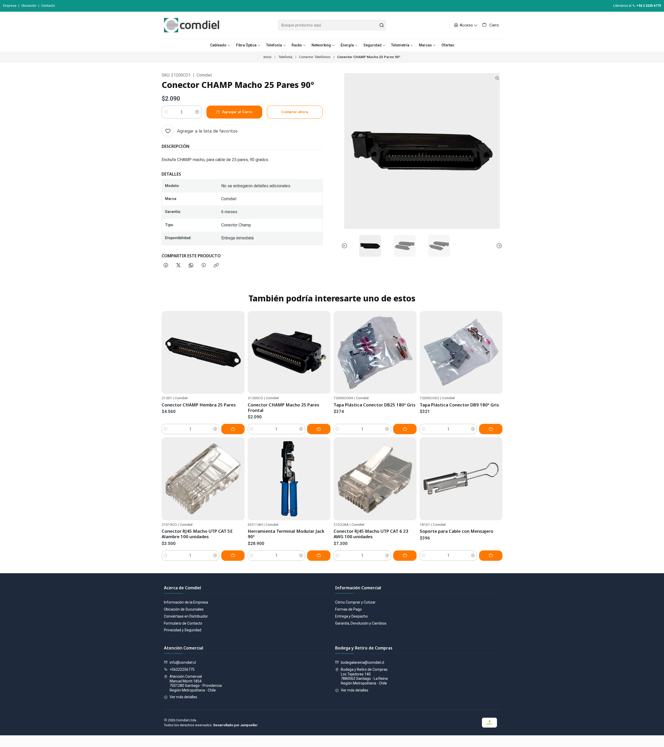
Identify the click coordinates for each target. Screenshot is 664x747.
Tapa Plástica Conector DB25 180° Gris (375, 405)
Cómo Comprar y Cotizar (355, 602)
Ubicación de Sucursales (184, 609)
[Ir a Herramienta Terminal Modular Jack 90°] (289, 478)
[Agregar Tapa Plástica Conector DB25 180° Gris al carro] (405, 429)
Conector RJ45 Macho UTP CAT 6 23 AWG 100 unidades (371, 534)
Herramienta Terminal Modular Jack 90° (286, 534)
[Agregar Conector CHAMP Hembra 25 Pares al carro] (233, 429)
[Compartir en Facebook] (166, 265)
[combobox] (332, 25)
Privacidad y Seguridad (182, 630)
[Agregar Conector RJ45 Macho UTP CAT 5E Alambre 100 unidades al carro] (233, 555)
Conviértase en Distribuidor (186, 616)
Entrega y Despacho (351, 616)
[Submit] (381, 25)
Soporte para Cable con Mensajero (456, 531)
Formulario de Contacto (183, 623)
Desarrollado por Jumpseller (235, 725)
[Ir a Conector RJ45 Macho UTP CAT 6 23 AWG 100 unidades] (375, 478)
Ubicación (28, 6)
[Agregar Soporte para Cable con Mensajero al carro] (490, 555)
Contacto (48, 6)
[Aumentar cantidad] (197, 112)
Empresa (9, 6)
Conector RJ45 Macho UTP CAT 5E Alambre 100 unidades (197, 534)
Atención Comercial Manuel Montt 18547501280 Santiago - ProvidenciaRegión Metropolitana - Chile (196, 683)
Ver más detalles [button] (183, 697)
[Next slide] (498, 246)
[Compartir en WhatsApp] (191, 265)
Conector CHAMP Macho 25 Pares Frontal (283, 407)
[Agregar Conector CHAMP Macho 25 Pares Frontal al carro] (318, 429)
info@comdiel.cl (183, 662)
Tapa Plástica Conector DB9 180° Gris (459, 405)
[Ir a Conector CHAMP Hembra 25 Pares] (203, 352)
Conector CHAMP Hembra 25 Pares (199, 405)
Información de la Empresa (186, 602)
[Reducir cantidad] (166, 112)
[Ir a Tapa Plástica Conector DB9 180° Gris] (461, 352)
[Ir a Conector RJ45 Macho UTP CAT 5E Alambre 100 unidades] (203, 478)
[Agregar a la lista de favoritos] (238, 352)
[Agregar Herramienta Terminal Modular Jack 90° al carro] (318, 555)
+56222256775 (182, 669)
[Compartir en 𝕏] (178, 265)
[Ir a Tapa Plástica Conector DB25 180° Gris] (375, 352)
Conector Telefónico (314, 57)
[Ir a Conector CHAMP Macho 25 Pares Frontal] (289, 352)
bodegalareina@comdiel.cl (362, 662)
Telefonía (285, 57)
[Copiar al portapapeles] (216, 265)
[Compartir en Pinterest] (203, 265)
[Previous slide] (345, 246)
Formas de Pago (348, 609)
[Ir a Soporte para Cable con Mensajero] (461, 478)
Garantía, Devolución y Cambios (360, 623)
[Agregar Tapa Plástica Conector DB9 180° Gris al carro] (490, 429)
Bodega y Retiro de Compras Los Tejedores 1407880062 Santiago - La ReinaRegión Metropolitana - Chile (364, 676)
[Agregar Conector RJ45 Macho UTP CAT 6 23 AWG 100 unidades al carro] (405, 555)
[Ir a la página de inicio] (191, 25)
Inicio (268, 57)
